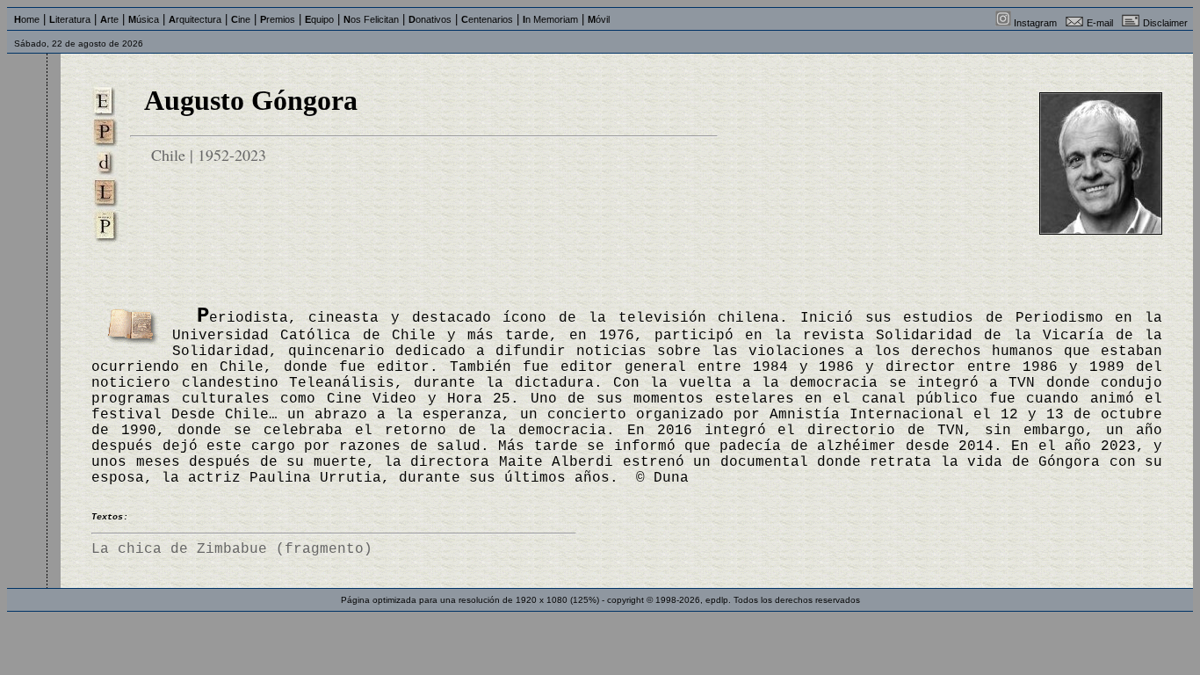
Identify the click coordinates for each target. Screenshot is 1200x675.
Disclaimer (1165, 23)
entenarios (487, 19)
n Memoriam (550, 19)
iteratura (69, 19)
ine (240, 19)
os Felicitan (371, 19)
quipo (319, 19)
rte (109, 19)
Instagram (1035, 23)
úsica (143, 19)
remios (277, 19)
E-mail (1100, 23)
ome (27, 19)
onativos (430, 19)
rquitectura (195, 19)
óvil (599, 19)
